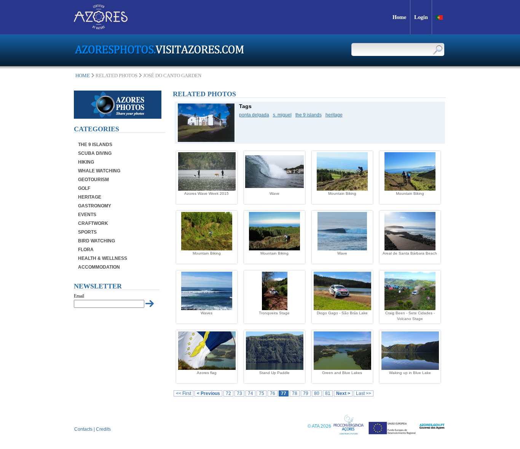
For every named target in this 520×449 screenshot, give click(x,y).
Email (79, 296)
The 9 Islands (95, 144)
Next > (343, 393)
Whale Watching (99, 171)
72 (228, 393)
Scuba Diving (95, 153)
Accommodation (99, 267)
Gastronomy (94, 206)
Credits (103, 429)
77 (283, 393)
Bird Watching (96, 241)
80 (316, 393)
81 (327, 393)
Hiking (86, 162)
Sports (87, 232)
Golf (84, 188)
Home (82, 75)
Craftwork (93, 223)
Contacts (83, 429)
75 (261, 393)
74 (250, 393)
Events (87, 214)
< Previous (208, 393)
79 (305, 393)
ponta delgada (254, 115)
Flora (86, 249)
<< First (183, 393)
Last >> (363, 393)
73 (239, 393)
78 (294, 393)
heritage (334, 115)
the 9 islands (308, 115)
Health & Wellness (102, 258)
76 (272, 393)
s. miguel (282, 115)
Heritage (89, 197)
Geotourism (93, 179)
